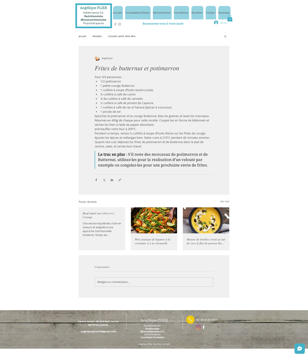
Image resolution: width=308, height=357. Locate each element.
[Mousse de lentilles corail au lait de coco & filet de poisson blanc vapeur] (206, 220)
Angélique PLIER (93, 8)
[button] (230, 18)
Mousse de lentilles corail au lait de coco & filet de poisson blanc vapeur (206, 241)
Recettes (97, 36)
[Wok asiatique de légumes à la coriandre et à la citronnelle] (154, 220)
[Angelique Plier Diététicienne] (203, 327)
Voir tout (224, 201)
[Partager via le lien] (119, 179)
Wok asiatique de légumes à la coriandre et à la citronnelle (152, 241)
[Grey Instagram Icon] (119, 24)
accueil (82, 36)
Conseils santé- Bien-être (121, 36)
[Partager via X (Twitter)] (104, 179)
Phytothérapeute (93, 23)
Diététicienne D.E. (93, 12)
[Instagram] (198, 327)
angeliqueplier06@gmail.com (98, 331)
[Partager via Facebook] (96, 179)
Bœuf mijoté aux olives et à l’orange (98, 215)
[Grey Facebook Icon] (115, 24)
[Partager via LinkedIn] (111, 179)
